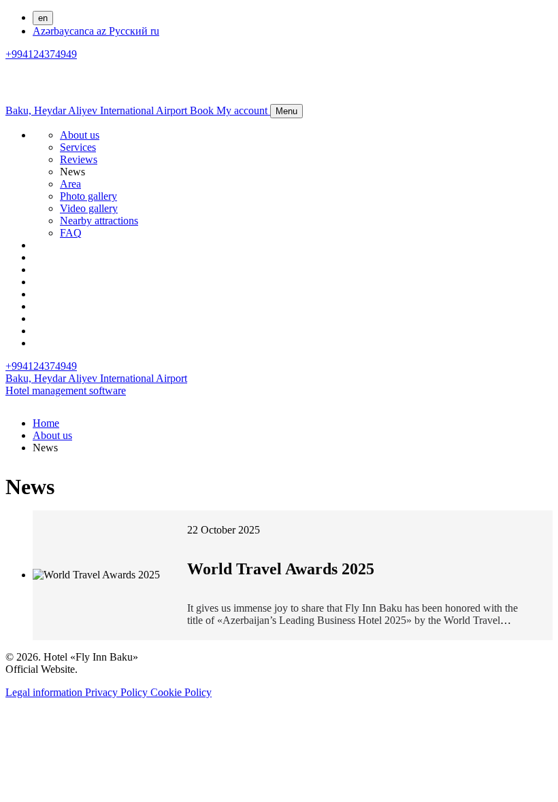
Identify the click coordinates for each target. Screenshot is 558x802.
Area (70, 184)
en (43, 18)
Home (46, 423)
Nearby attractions (99, 220)
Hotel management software (65, 390)
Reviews (78, 159)
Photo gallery (88, 196)
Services (78, 147)
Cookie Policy (181, 692)
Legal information (45, 692)
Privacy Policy (117, 692)
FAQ (71, 233)
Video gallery (89, 208)
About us (79, 135)
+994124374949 (41, 54)
